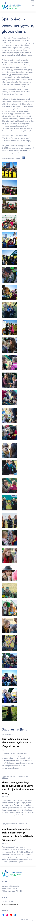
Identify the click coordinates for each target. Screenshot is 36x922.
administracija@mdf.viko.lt (10, 904)
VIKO (4, 735)
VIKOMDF (9, 735)
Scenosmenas (20, 776)
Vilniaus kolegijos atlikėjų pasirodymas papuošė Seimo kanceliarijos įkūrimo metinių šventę (18, 788)
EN (33, 1)
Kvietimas (14, 823)
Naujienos (5, 776)
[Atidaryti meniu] (33, 6)
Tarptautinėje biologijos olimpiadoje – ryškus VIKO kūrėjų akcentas (16, 742)
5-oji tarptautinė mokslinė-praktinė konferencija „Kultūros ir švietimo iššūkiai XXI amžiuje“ (18, 834)
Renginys (13, 776)
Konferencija (6, 823)
